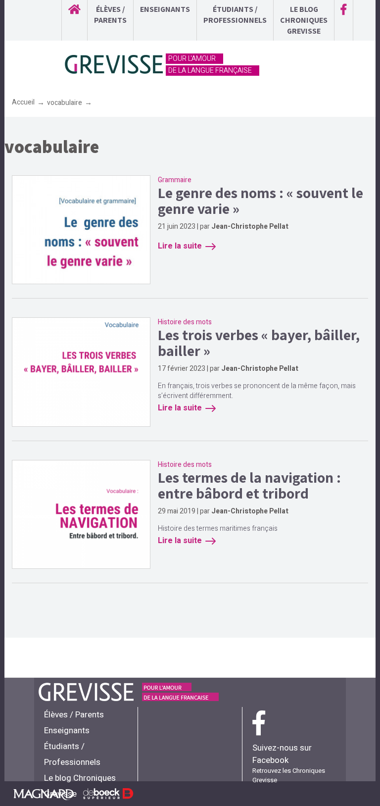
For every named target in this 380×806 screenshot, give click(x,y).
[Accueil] (115, 64)
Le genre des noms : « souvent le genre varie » (260, 200)
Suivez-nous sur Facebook (282, 754)
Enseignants (165, 9)
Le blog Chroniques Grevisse (304, 20)
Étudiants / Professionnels (235, 14)
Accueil (23, 102)
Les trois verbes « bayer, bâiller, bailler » (259, 342)
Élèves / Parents (110, 14)
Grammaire (174, 180)
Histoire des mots (185, 322)
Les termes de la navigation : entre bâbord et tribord (249, 485)
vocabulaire (64, 103)
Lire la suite (180, 246)
